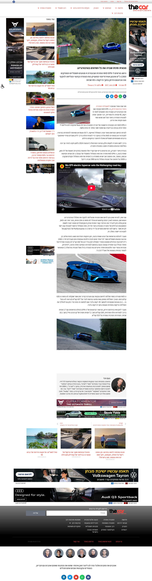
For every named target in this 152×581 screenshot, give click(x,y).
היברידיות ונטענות (91, 523)
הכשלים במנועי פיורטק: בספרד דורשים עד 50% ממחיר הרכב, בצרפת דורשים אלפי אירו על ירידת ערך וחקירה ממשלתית (41, 156)
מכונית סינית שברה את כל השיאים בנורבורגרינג (101, 68)
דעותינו (124, 529)
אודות (112, 1)
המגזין (96, 8)
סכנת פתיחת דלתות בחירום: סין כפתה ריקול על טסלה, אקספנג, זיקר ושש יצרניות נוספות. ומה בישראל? (40, 40)
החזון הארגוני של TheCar (131, 1)
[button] (124, 96)
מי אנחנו (119, 541)
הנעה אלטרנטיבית (91, 519)
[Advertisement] (40, 210)
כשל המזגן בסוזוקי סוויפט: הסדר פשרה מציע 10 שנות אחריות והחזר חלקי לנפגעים (41, 110)
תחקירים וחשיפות (74, 526)
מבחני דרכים (122, 523)
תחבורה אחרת (45, 8)
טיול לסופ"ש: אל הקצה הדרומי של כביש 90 (42, 453)
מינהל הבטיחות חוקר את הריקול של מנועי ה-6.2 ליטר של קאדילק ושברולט (40, 64)
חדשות (120, 8)
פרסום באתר (103, 1)
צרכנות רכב (118, 13)
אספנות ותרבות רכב (73, 519)
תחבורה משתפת (108, 523)
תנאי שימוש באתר (104, 541)
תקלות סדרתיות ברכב (81, 8)
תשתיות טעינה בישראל (92, 530)
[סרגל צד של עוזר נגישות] (2, 86)
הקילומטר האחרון (107, 529)
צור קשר (119, 1)
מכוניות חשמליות (91, 526)
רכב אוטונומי (109, 526)
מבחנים (108, 8)
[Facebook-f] (14, 2)
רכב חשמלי (62, 8)
